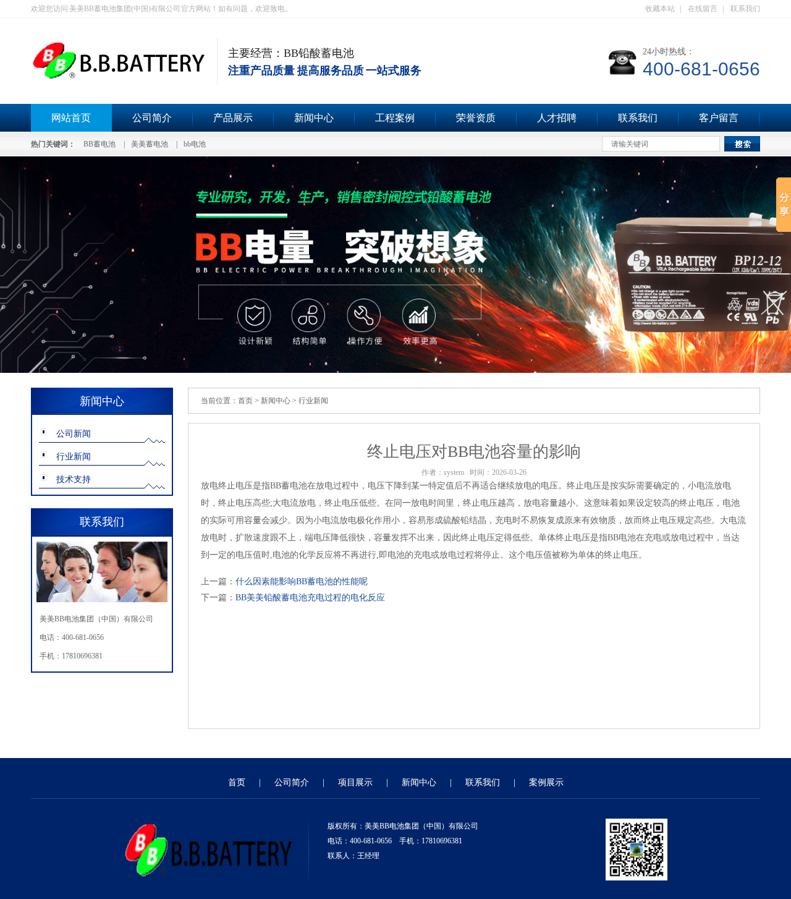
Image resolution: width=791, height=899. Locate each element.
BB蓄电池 (99, 144)
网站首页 (71, 118)
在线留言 (702, 8)
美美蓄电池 (149, 144)
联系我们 (745, 8)
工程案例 (395, 118)
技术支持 (73, 479)
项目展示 (355, 782)
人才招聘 (557, 118)
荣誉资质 (476, 118)
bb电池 (195, 144)
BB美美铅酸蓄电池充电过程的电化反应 (310, 597)
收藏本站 (660, 8)
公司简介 (152, 118)
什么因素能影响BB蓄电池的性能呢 (301, 581)
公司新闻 (73, 433)
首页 (245, 400)
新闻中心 (314, 118)
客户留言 (718, 118)
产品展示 (233, 118)
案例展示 (546, 782)
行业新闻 (73, 456)
